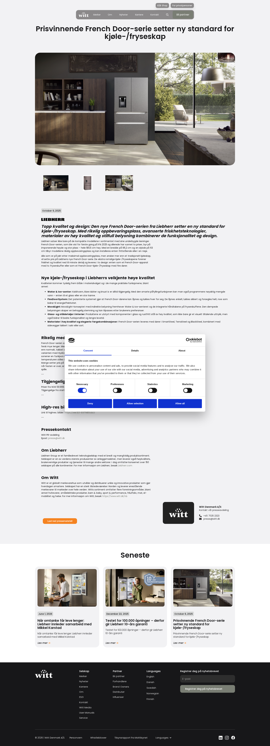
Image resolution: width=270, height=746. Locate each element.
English (150, 676)
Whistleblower (98, 737)
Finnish (150, 699)
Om (110, 14)
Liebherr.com (125, 465)
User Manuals (86, 712)
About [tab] (181, 350)
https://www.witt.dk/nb (114, 496)
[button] (163, 737)
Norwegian (153, 693)
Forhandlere (120, 681)
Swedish (151, 687)
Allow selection (135, 403)
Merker (96, 14)
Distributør (119, 692)
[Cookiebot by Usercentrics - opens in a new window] (188, 340)
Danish (150, 682)
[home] (84, 14)
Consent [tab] (88, 350)
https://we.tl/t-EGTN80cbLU (80, 412)
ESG (81, 697)
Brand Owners (121, 687)
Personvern (76, 737)
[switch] (117, 390)
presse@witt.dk (56, 438)
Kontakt (154, 14)
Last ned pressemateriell (60, 521)
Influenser (118, 697)
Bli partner (118, 676)
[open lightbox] (55, 183)
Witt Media (85, 707)
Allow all (180, 403)
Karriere (139, 14)
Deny (90, 403)
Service (83, 718)
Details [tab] (135, 350)
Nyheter (123, 14)
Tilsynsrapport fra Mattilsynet (131, 737)
